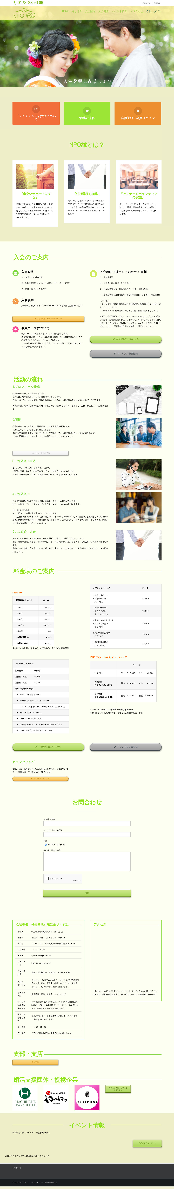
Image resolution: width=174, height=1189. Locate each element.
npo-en (35, 1182)
